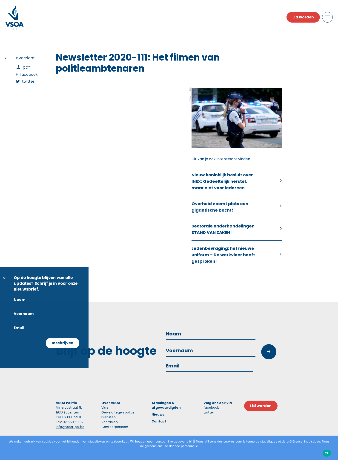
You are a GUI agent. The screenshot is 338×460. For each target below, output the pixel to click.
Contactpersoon (114, 427)
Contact (159, 421)
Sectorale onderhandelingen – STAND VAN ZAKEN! (225, 229)
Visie (105, 407)
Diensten (108, 417)
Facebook (29, 74)
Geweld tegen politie (118, 412)
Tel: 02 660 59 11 (68, 417)
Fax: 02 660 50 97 (70, 422)
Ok (327, 453)
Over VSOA (110, 403)
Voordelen (109, 422)
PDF (26, 67)
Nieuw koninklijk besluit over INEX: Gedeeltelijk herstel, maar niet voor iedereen (222, 181)
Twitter (28, 81)
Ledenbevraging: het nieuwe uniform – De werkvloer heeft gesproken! (223, 254)
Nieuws (158, 414)
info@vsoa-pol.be (70, 427)
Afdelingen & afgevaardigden (166, 405)
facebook (211, 407)
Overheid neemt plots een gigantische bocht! (220, 207)
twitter (208, 412)
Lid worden (303, 17)
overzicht (25, 58)
